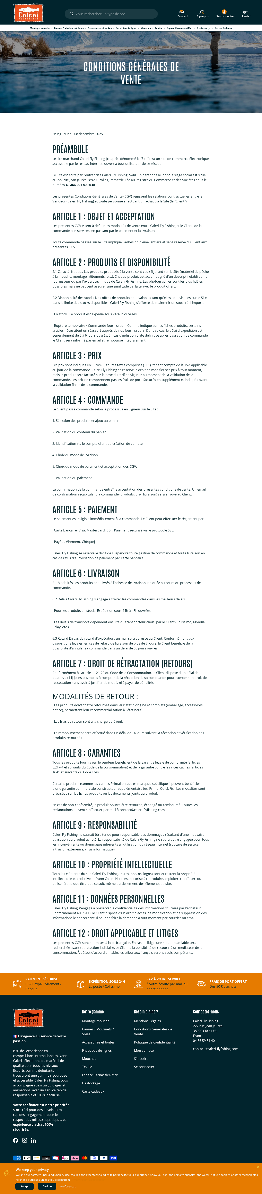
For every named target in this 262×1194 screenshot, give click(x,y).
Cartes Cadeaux (223, 27)
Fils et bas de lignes (97, 1050)
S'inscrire (141, 1058)
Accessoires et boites (100, 27)
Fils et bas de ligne (126, 27)
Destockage (203, 27)
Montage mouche (40, 27)
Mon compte (144, 1050)
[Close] (258, 1167)
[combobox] (111, 14)
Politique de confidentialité (154, 1042)
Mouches (146, 27)
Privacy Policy (79, 1180)
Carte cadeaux (93, 1091)
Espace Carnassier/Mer (180, 27)
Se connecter (144, 1067)
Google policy (97, 1180)
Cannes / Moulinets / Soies (69, 27)
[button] (246, 13)
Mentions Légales (147, 1021)
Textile (159, 27)
